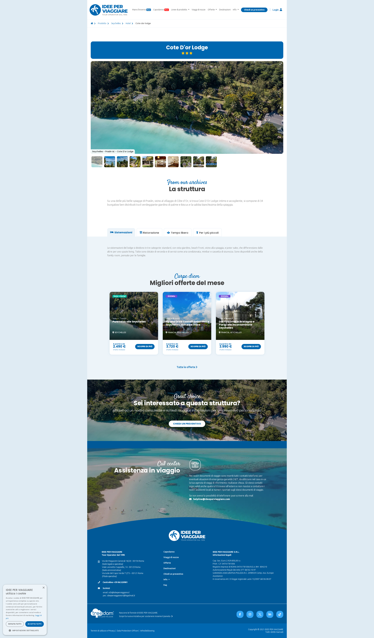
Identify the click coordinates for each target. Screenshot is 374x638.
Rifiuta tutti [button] (14, 624)
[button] (280, 63)
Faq (165, 585)
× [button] (43, 588)
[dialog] (25, 610)
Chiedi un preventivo (254, 10)
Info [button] (235, 9)
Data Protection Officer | (128, 631)
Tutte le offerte (186, 367)
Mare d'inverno (141, 9)
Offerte (167, 563)
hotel (128, 23)
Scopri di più (144, 346)
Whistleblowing (147, 631)
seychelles (116, 23)
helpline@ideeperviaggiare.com (211, 499)
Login (276, 9)
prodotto (102, 23)
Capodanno (160, 9)
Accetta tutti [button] (34, 624)
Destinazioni (225, 9)
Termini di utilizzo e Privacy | (103, 631)
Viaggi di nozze (198, 9)
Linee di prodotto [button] (179, 9)
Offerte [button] (211, 9)
